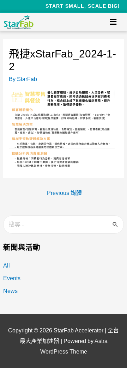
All (6, 266)
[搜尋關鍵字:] (63, 224)
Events (11, 278)
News (10, 291)
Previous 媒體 (64, 193)
